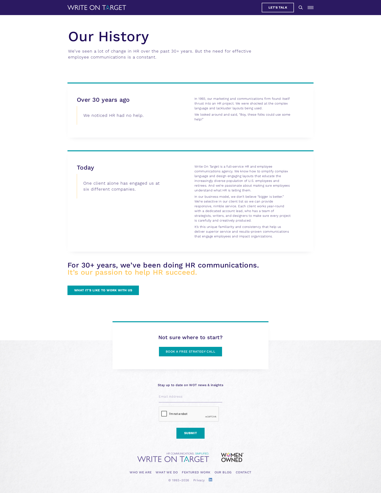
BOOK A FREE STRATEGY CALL (190, 351)
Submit (190, 433)
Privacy (199, 480)
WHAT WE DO (167, 472)
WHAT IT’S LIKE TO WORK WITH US (103, 290)
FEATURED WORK (196, 472)
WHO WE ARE (141, 472)
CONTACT (243, 472)
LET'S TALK (277, 7)
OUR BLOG (223, 472)
